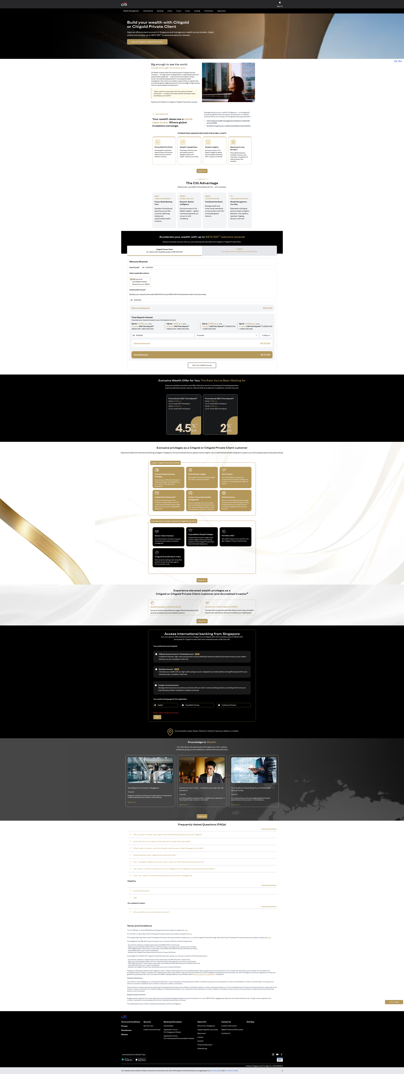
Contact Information (229, 1026)
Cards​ (187, 11)
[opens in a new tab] (124, 4)
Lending (197, 11)
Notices (124, 1034)
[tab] (131, 10)
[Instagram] (273, 1054)
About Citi (201, 1022)
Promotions (208, 11)
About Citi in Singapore (206, 1026)
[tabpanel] (202, 314)
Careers (200, 1037)
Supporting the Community (207, 1030)
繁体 (400, 61)
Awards (200, 1041)
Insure (178, 11)
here (230, 731)
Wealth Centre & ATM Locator (232, 1030)
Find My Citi (225, 1033)
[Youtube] (277, 1054)
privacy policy (216, 1071)
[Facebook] (281, 1054)
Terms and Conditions (130, 1022)
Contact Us (226, 1022)
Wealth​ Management (131, 11)
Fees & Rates (168, 1026)
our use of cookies (231, 1071)
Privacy (124, 1026)
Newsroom (201, 1033)
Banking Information (173, 1022)
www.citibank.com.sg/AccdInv (204, 974)
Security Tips (148, 1026)
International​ (148, 11)
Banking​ (160, 11)
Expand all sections (269, 829)
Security (147, 1022)
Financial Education (204, 1045)
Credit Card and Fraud (152, 1030)
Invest (169, 11)
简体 (395, 61)
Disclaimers (126, 1030)
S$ (264, 308)
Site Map (250, 1022)
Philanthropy (202, 1049)
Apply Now (221, 11)
